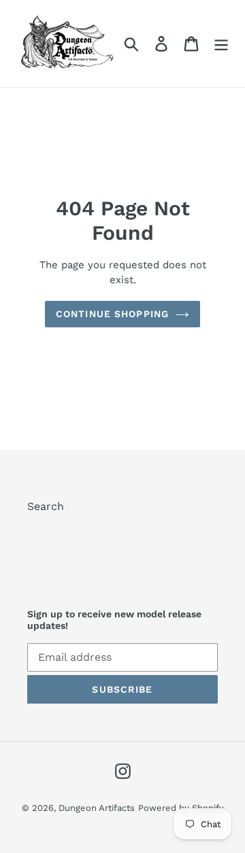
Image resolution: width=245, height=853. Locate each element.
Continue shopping (112, 313)
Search (45, 506)
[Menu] (221, 44)
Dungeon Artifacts (97, 808)
